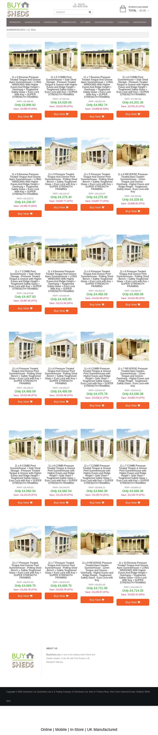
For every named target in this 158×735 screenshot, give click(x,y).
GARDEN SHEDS (50, 22)
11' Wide (31, 30)
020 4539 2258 (80, 6)
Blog (41, 719)
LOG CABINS (85, 22)
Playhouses (123, 22)
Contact (143, 719)
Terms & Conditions (69, 719)
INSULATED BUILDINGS (104, 22)
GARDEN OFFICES (32, 22)
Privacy (132, 719)
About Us (52, 719)
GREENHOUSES (139, 22)
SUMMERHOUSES (69, 22)
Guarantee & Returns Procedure (97, 719)
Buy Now (24, 116)
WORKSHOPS (15, 22)
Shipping (120, 719)
